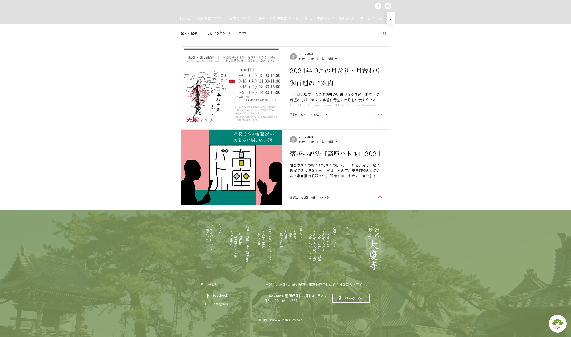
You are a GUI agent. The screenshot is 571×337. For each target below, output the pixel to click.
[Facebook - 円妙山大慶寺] (378, 6)
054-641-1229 (286, 300)
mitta (242, 33)
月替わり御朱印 (218, 33)
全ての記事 (189, 33)
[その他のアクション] (381, 56)
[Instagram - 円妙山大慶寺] (388, 6)
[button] (209, 18)
